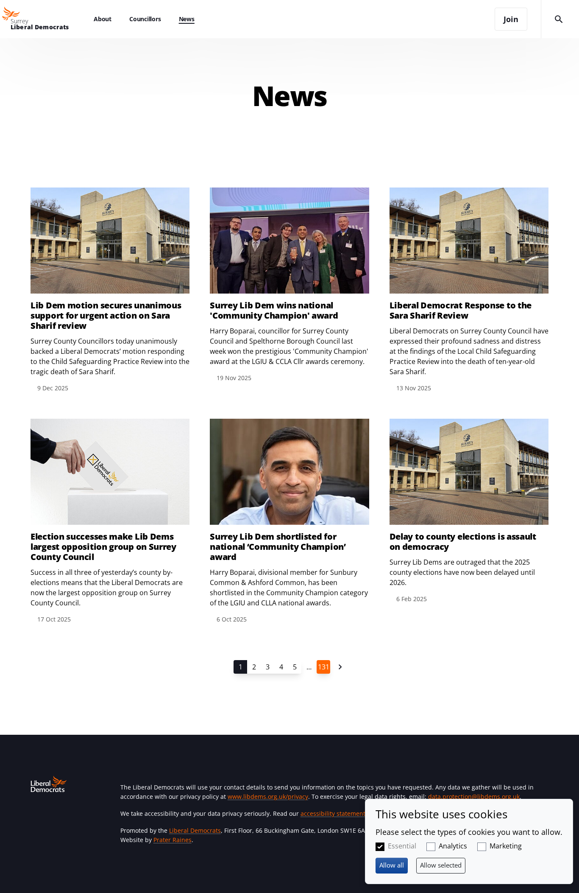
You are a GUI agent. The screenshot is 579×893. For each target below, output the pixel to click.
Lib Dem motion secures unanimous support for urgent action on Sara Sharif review (106, 315)
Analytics (453, 846)
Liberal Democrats (195, 830)
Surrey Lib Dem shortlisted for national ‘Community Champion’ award (277, 547)
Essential (402, 846)
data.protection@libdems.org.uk (474, 796)
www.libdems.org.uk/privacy (268, 796)
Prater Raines (172, 840)
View (110, 290)
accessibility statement (333, 813)
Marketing (506, 846)
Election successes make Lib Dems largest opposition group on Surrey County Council (103, 547)
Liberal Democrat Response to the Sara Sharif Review (461, 310)
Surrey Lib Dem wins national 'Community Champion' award (274, 310)
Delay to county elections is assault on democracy (463, 542)
